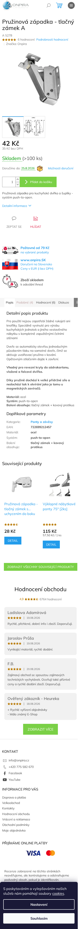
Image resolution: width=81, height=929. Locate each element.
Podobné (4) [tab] (24, 302)
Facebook (15, 773)
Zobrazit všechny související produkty (40, 567)
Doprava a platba (14, 797)
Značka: (16, 44)
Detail (13, 541)
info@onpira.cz (19, 760)
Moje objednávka (13, 830)
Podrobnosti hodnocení (52, 39)
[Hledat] (48, 5)
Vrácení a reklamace (16, 819)
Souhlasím (39, 918)
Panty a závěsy (42, 422)
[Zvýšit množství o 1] (17, 179)
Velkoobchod (11, 803)
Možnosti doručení (60, 168)
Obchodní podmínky (15, 825)
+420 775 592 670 (21, 767)
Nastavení (38, 904)
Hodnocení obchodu (40, 589)
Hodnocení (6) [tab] (45, 302)
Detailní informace (14, 206)
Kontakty (8, 808)
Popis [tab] (9, 302)
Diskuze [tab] (63, 302)
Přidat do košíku (41, 182)
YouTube (15, 780)
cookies (58, 893)
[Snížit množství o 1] (17, 184)
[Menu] (71, 5)
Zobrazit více (40, 729)
